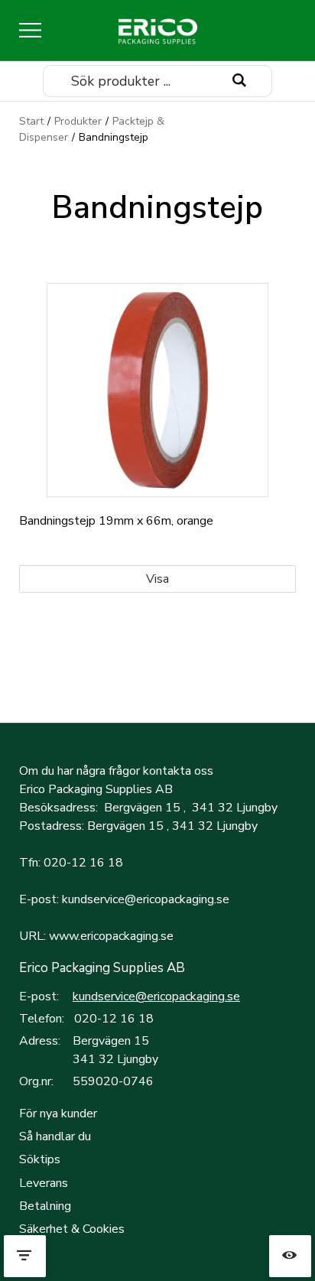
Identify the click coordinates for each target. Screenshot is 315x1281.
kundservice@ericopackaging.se (156, 996)
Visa (157, 579)
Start (31, 121)
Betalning (45, 1206)
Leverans (43, 1183)
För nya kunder (58, 1113)
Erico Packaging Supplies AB (102, 968)
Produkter (78, 121)
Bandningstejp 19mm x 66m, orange (116, 520)
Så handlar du (55, 1136)
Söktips (39, 1159)
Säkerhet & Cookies (72, 1229)
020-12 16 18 (114, 1018)
